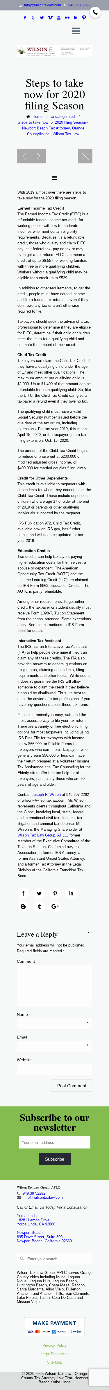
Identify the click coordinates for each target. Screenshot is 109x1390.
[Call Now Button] (95, 12)
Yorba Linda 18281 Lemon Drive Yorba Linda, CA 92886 (36, 1220)
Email (52, 1037)
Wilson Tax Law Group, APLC (42, 835)
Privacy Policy (54, 1345)
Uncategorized (63, 116)
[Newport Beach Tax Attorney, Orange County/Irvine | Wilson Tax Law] (54, 51)
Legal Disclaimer (55, 1354)
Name (52, 1014)
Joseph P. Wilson (46, 794)
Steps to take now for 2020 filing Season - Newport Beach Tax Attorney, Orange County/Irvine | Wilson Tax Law (53, 128)
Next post (38, 156)
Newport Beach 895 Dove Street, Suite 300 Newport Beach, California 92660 (44, 1236)
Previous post (24, 156)
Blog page (85, 156)
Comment (53, 961)
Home (37, 116)
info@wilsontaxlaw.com (42, 5)
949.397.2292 (79, 5)
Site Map (54, 1362)
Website (24, 1059)
